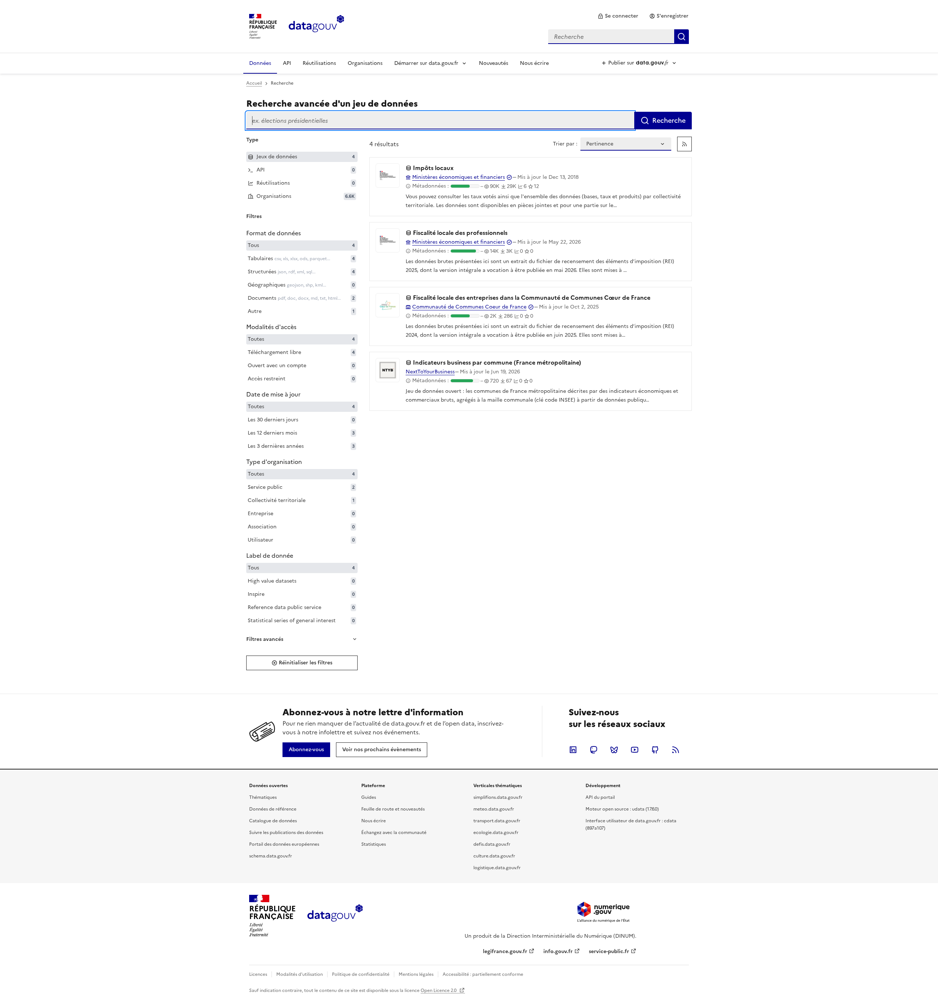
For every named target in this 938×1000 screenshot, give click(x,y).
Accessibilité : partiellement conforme (483, 974)
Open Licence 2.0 (439, 990)
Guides (368, 797)
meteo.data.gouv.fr (493, 809)
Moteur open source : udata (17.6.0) (622, 809)
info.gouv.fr (558, 951)
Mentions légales (416, 974)
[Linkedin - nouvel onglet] (573, 749)
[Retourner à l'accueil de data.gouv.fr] (316, 25)
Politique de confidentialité (360, 974)
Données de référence (272, 809)
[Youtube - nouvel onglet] (634, 749)
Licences (258, 974)
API (287, 63)
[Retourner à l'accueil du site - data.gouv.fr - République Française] (335, 916)
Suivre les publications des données (286, 832)
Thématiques (263, 797)
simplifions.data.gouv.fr (497, 797)
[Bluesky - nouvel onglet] (614, 749)
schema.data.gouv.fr (270, 856)
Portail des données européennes (284, 844)
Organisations (365, 63)
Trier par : (565, 144)
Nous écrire (534, 63)
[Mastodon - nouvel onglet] (593, 749)
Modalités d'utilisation (299, 974)
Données (260, 63)
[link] (618, 16)
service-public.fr (609, 951)
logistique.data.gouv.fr (497, 867)
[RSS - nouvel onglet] (675, 749)
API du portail (600, 797)
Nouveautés (493, 63)
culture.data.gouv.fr (494, 856)
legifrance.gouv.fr (505, 951)
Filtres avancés (264, 639)
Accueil (254, 83)
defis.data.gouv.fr (491, 844)
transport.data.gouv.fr (496, 821)
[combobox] (618, 36)
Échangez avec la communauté (393, 832)
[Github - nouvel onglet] (655, 749)
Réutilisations (319, 63)
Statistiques (373, 844)
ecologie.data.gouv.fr (495, 832)
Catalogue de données (273, 821)
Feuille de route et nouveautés (393, 809)
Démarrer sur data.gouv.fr (426, 63)
